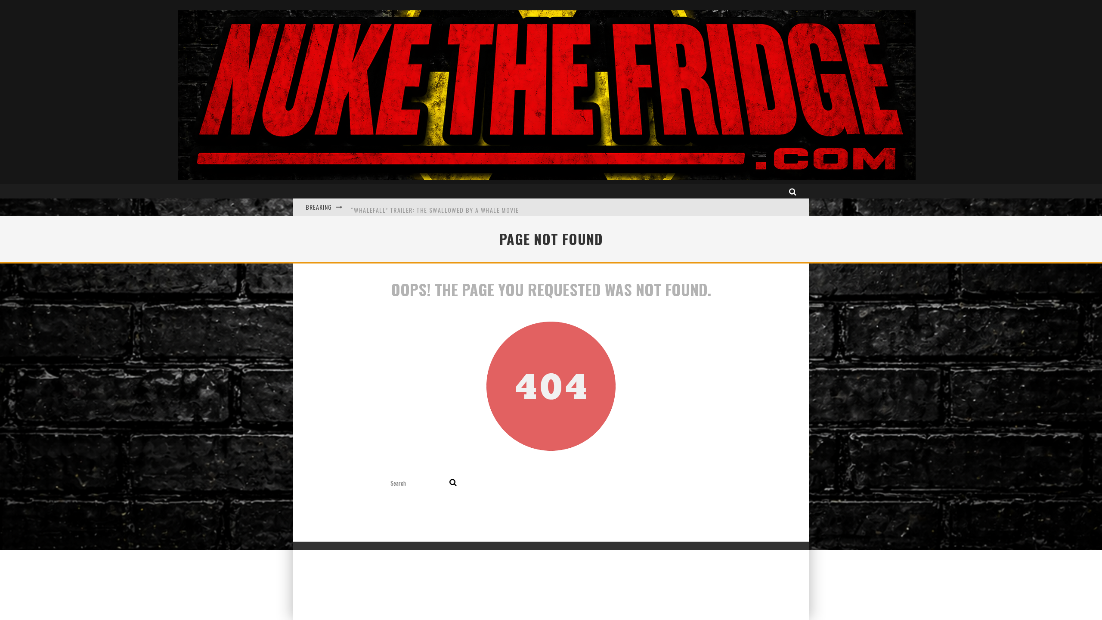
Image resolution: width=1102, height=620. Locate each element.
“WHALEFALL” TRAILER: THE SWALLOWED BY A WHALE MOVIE (435, 206)
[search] (453, 483)
